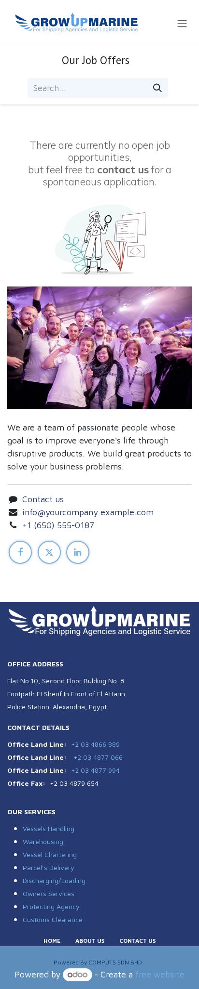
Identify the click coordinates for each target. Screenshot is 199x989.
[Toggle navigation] (182, 23)
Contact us (43, 499)
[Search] (157, 88)
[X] (49, 552)
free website (160, 974)
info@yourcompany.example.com (88, 512)
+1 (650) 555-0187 (58, 525)
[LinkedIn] (77, 552)
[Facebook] (20, 552)
